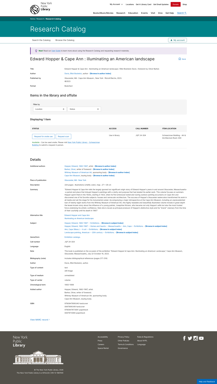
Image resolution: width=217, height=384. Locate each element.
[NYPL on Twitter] (189, 338)
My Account (115, 4)
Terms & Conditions (126, 344)
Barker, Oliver (70, 169)
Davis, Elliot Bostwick (73, 73)
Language (141, 344)
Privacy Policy (123, 337)
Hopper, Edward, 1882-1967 (76, 166)
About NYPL (142, 341)
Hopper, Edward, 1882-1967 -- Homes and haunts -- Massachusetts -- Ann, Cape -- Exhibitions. (104, 226)
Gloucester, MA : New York (75, 180)
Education (133, 13)
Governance (123, 348)
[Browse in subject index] (112, 223)
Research (120, 13)
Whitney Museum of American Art (78, 172)
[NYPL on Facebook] (184, 338)
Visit (153, 13)
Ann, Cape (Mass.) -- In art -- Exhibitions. (81, 229)
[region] (108, 136)
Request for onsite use (43, 136)
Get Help (170, 13)
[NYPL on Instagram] (195, 338)
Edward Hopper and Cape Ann (77, 215)
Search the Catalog (41, 40)
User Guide (56, 51)
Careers (101, 344)
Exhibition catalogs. (72, 237)
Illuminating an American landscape (79, 218)
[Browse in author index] (100, 73)
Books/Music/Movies (103, 13)
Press (100, 341)
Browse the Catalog (65, 40)
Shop (185, 4)
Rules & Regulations (145, 337)
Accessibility (103, 337)
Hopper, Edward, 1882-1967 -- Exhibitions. (82, 223)
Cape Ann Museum (72, 175)
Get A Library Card (143, 4)
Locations (130, 4)
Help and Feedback (207, 381)
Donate (176, 4)
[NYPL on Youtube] (201, 338)
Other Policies (123, 341)
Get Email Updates (161, 4)
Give (160, 13)
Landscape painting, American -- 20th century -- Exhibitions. (89, 232)
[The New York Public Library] (41, 8)
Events (144, 13)
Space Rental (103, 348)
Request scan (63, 136)
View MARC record (39, 319)
